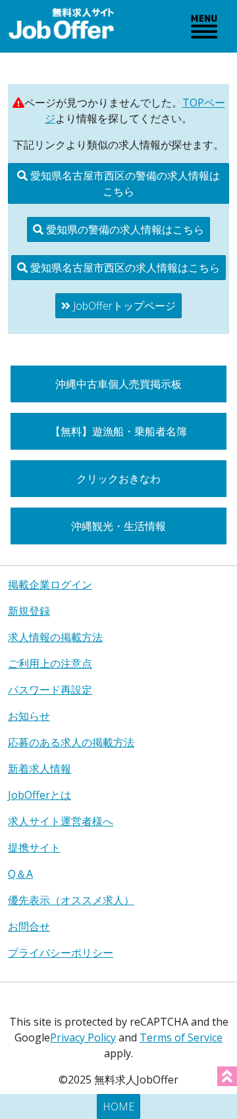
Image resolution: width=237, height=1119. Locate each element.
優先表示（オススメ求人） (71, 900)
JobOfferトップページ (123, 305)
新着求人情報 (39, 768)
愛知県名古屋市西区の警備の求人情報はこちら (124, 183)
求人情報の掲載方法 (55, 637)
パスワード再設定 (50, 689)
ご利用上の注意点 (50, 663)
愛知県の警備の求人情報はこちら (123, 229)
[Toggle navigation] (204, 26)
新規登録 (29, 611)
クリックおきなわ (118, 478)
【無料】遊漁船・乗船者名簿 (118, 431)
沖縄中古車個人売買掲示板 (118, 384)
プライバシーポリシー (60, 952)
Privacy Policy (83, 1037)
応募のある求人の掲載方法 (71, 742)
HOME (118, 1106)
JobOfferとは (39, 795)
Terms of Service (181, 1037)
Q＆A (20, 874)
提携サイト (34, 847)
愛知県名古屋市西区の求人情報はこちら (124, 267)
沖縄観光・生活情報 (118, 526)
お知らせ (29, 716)
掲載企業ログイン (50, 584)
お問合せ (29, 926)
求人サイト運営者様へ (60, 821)
